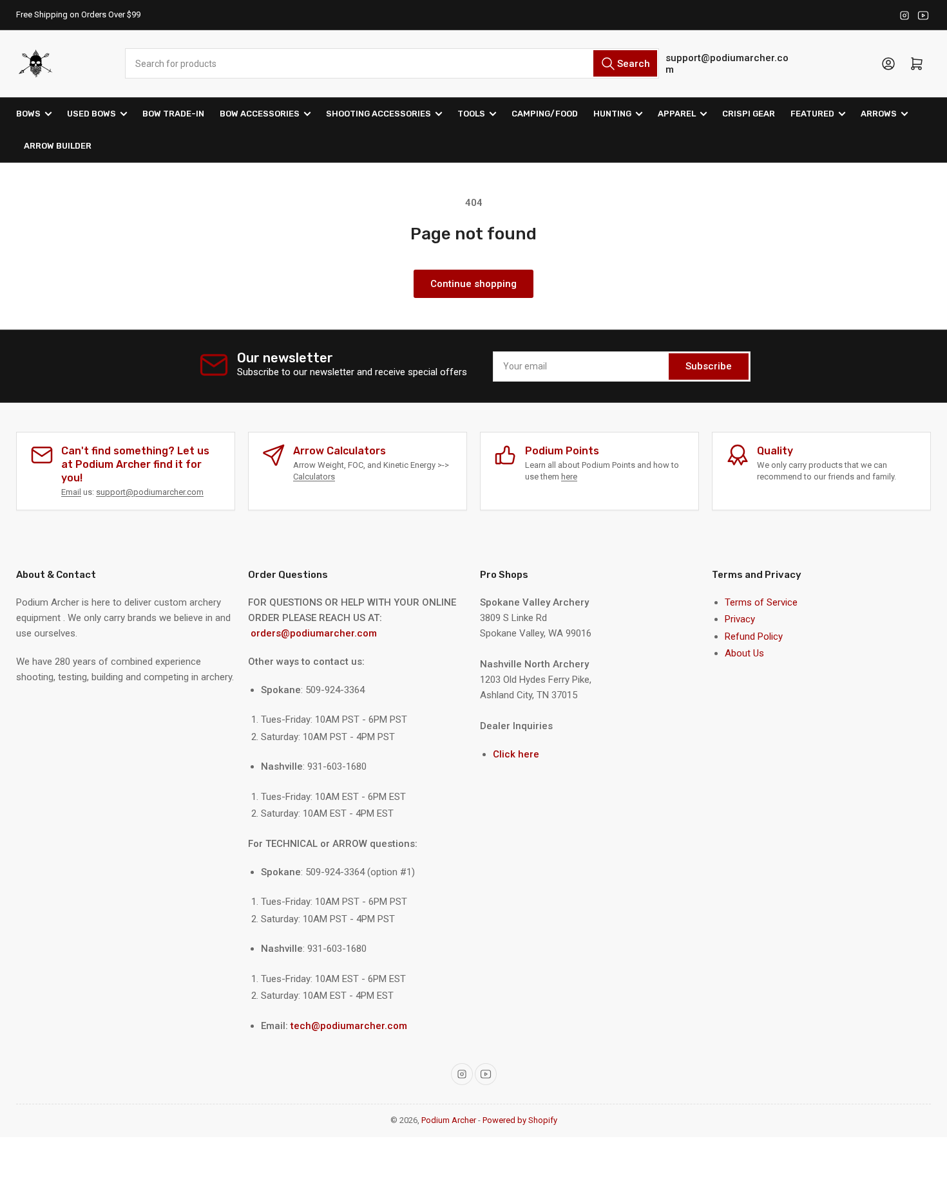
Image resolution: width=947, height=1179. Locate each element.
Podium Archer (448, 1120)
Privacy (740, 619)
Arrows (879, 113)
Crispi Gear (748, 113)
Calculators (314, 476)
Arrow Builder (57, 146)
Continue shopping (473, 284)
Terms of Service (761, 602)
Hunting (612, 113)
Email (71, 492)
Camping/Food (545, 113)
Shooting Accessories (378, 113)
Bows (28, 113)
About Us (744, 653)
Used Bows (91, 113)
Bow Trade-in (173, 113)
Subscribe (708, 366)
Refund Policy (754, 636)
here (569, 476)
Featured (812, 113)
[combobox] (391, 63)
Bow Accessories (260, 113)
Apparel (677, 113)
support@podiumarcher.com (727, 63)
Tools (471, 113)
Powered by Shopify (520, 1120)
